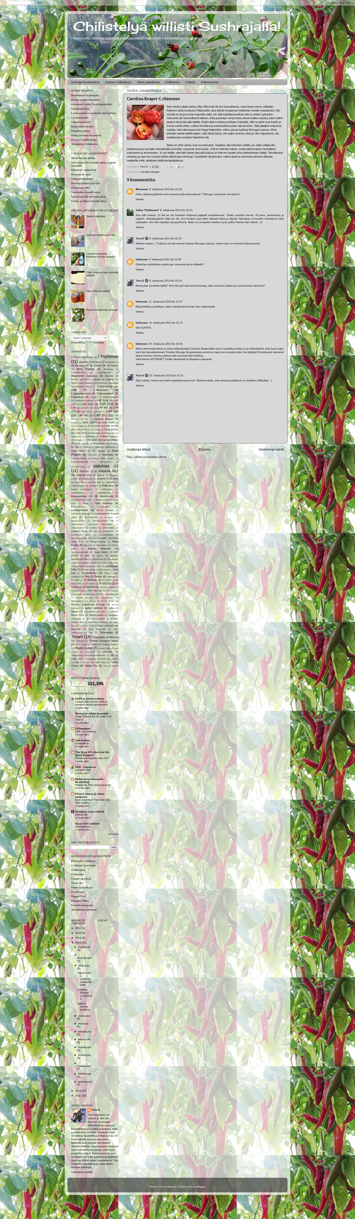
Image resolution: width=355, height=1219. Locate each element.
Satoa (74, 611)
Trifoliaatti (80, 641)
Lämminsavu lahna (80, 535)
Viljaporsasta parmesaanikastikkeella (88, 655)
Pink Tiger (93, 590)
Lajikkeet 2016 (83, 770)
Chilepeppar (82, 728)
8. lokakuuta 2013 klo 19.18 (165, 189)
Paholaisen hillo (80, 187)
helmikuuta (84, 1073)
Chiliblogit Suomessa (83, 865)
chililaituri (90, 436)
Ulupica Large (83, 648)
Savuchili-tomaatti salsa (95, 612)
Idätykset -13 (105, 466)
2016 (78, 928)
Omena (100, 556)
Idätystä (100, 475)
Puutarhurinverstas (82, 905)
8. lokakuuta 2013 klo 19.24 (176, 210)
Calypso (94, 397)
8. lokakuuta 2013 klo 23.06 (165, 259)
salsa (111, 608)
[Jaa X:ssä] (176, 167)
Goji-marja (92, 455)
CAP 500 (112, 411)
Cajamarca (77, 397)
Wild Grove (80, 662)
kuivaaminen (104, 507)
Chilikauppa (78, 870)
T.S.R (91, 626)
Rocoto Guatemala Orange (102, 309)
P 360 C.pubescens (109, 563)
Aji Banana (77, 365)
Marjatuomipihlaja (98, 542)
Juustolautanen (78, 486)
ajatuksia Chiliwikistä (90, 362)
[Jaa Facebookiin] (179, 167)
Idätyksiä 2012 (108, 471)
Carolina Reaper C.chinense (84, 994)
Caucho (74, 423)
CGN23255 (81, 433)
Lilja (95, 531)
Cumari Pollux (110, 440)
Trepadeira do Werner (105, 637)
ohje (87, 555)
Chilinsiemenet (210, 82)
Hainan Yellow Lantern (103, 458)
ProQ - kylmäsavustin (108, 594)
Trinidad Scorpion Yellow (103, 640)
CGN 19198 (108, 422)
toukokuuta (84, 1047)
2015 (78, 933)
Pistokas (114, 591)
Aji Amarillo (110, 362)
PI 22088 (75, 580)
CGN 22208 (94, 426)
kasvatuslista (104, 492)
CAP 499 (98, 412)
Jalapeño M (103, 478)
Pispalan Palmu (80, 900)
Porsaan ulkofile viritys (84, 594)
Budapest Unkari (83, 386)
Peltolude (111, 577)
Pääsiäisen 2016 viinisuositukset (92, 785)
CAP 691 (84, 419)
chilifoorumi (76, 436)
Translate (98, 342)
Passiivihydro (89, 573)
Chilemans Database (83, 861)
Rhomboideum (77, 601)
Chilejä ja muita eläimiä (89, 811)
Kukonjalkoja (82, 743)
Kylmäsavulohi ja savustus (99, 517)
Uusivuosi (90, 652)
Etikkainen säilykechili (83, 170)
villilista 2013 (77, 659)
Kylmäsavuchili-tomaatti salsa (88, 196)
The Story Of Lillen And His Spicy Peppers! (92, 754)
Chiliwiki (190, 82)
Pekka (98, 576)
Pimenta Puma (77, 591)
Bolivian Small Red (80, 379)
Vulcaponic (92, 659)
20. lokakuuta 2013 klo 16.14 (166, 375)
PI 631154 (105, 583)
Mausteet (88, 545)
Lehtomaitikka (108, 528)
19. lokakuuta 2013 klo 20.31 (166, 343)
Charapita (96, 433)
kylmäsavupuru (78, 521)
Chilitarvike (77, 874)
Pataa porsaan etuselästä (86, 135)
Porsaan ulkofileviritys (84, 139)
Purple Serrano (85, 598)
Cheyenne (109, 433)
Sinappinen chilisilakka (84, 144)
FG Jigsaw (99, 451)
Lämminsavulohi (80, 122)
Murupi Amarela (99, 548)
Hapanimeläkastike (82, 179)
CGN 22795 (111, 426)
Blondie (109, 376)
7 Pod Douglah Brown (82, 357)
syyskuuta (84, 1015)
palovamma (104, 569)
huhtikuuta (84, 1055)
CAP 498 (85, 412)
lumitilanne (108, 531)
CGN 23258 (95, 430)
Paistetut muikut (80, 131)
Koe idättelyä (103, 503)
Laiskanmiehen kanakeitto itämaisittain (93, 113)
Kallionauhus (107, 489)
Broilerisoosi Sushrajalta (85, 95)
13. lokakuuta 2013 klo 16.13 (166, 322)
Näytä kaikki (113, 834)
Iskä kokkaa (82, 740)
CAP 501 (83, 415)
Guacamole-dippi (78, 458)
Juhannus (110, 482)
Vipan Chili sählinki (87, 823)
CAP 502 (100, 415)
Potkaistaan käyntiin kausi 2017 (92, 758)
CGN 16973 (90, 422)
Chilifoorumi (172, 82)
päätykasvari (107, 598)
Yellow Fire (91, 665)
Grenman (107, 454)
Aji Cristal (95, 365)
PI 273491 (107, 580)
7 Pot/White (107, 356)
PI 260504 (90, 580)
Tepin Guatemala (97, 629)
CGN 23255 (80, 430)
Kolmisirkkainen (78, 507)
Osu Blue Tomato (89, 563)
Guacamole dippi (81, 174)
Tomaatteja (106, 632)
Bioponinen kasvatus (84, 375)
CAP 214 (75, 408)
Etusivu (204, 449)
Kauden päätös (102, 500)
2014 (78, 938)
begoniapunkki (104, 372)
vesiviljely (108, 652)
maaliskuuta (84, 1066)
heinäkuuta (84, 1031)
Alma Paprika (85, 369)
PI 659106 (89, 587)
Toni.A (140, 238)
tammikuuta (85, 1081)
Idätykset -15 (86, 471)
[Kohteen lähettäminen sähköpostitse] (168, 167)
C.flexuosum (101, 390)
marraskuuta (84, 958)
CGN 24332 (111, 429)
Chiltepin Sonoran (109, 436)
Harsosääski (105, 462)
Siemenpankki (96, 615)
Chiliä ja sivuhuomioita (89, 698)
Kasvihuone (106, 496)
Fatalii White (78, 451)
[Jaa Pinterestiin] (183, 167)
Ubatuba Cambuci (110, 644)
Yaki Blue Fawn (98, 662)
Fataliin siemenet (81, 878)
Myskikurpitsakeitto (82, 126)
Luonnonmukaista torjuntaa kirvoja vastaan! (101, 255)
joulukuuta (84, 947)
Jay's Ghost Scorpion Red (88, 482)
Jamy (115, 478)
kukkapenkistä (79, 510)
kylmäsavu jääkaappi (80, 514)
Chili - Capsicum (85, 767)
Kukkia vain (81, 814)
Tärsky (94, 644)
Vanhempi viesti (271, 449)
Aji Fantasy (112, 365)
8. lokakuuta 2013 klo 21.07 (165, 238)
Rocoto (92, 601)
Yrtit (105, 666)
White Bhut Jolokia (109, 659)
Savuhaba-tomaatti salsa (85, 192)
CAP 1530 (106, 404)
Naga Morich (101, 552)
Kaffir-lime (108, 485)
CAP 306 (102, 407)
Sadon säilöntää (95, 216)
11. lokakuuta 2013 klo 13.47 (165, 301)
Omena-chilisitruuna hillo (85, 183)
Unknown (142, 259)
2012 (78, 1090)
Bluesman (142, 189)
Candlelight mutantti (83, 400)
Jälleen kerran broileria (83, 1006)
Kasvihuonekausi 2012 (81, 500)
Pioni (104, 591)
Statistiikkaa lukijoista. (98, 622)
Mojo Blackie (102, 545)
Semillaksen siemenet (84, 909)
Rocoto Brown (107, 601)
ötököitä (114, 666)
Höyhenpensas (78, 467)
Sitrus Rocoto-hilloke (83, 158)
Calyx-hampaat (110, 397)
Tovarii (77, 636)
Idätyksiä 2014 (84, 475)
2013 (78, 942)
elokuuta (83, 1023)
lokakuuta (83, 965)
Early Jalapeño (82, 443)
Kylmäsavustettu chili (103, 521)
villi (112, 655)
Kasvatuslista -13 (81, 496)
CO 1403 (92, 440)
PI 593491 (90, 584)
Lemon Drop (79, 531)
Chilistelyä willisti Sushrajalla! (177, 26)
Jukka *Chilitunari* (147, 210)
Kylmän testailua (105, 510)
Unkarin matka (104, 648)
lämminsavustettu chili (81, 538)
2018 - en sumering (85, 731)
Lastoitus (93, 528)
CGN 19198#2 (77, 426)
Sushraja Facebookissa (85, 82)
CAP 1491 (87, 404)
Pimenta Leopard (107, 587)
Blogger (201, 1186)
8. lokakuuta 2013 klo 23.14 (165, 280)
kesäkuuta (84, 1039)
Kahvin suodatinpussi (82, 489)
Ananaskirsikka (78, 372)
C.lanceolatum (105, 393)
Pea (86, 576)
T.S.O (81, 626)
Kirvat (85, 503)
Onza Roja (97, 559)
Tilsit (91, 632)
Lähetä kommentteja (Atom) (150, 457)
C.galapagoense (80, 393)
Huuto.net (77, 883)
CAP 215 (89, 408)
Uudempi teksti (138, 449)
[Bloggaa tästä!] (172, 167)
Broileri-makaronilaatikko (85, 99)
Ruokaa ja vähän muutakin (92, 713)
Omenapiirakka (83, 826)
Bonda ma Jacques (104, 379)
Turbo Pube (81, 644)
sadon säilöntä (93, 608)
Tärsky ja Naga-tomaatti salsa (88, 201)
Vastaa (140, 199)
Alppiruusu (108, 369)
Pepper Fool (78, 896)
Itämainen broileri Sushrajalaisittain (91, 104)
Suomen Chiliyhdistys (118, 82)
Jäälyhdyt (93, 486)
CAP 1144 (102, 400)
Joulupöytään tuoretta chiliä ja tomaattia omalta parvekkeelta (91, 703)
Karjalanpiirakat (80, 108)
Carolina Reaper (150, 171)
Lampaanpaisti (79, 117)
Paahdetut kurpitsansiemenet (88, 566)
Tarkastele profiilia (81, 1172)
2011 (78, 1095)
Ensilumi (87, 447)
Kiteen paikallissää (148, 82)
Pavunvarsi (77, 892)
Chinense (79, 440)
